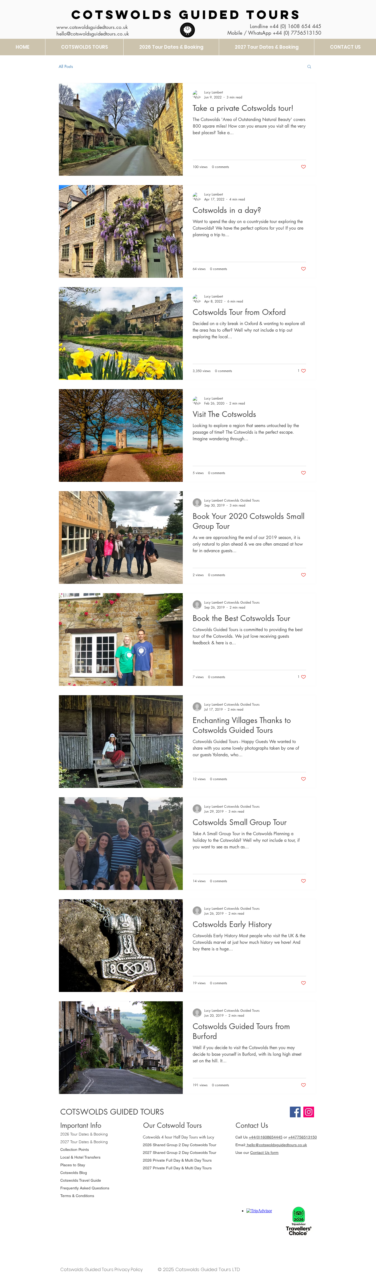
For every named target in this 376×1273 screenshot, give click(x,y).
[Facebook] (295, 1112)
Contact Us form (264, 1152)
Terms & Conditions (77, 1196)
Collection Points (74, 1149)
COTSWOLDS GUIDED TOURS (186, 14)
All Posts (66, 66)
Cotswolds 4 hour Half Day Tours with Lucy (178, 1137)
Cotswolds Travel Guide (80, 1180)
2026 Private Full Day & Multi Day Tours (177, 1160)
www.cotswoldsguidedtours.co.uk (92, 27)
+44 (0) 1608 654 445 (295, 26)
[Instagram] (308, 1112)
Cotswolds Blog (74, 1172)
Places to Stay (72, 1165)
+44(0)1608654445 (265, 1137)
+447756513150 (302, 1137)
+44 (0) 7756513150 (297, 32)
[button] (309, 67)
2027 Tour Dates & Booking (84, 1141)
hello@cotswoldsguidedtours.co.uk (276, 1145)
